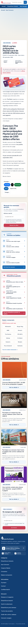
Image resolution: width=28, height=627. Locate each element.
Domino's (8, 342)
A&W (8, 330)
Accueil (3, 6)
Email (6, 188)
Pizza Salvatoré (8, 346)
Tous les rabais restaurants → (9, 349)
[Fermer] (24, 508)
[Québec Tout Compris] (6, 2)
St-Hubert (19, 338)
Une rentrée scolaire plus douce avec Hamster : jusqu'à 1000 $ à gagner (12, 489)
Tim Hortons (8, 334)
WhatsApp (17, 184)
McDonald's (8, 326)
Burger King (20, 326)
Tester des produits (7, 611)
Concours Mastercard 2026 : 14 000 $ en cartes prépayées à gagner (13, 383)
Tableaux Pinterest (18, 553)
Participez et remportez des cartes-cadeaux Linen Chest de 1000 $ (12, 414)
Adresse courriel (8, 213)
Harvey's (20, 330)
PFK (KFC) (20, 334)
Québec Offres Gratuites (6, 553)
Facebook (7, 184)
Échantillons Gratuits (12, 6)
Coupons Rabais (5, 568)
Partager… (7, 192)
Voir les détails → (14, 387)
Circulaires (4, 571)
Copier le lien (13, 188)
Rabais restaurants (6, 575)
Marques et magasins (7, 597)
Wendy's (20, 342)
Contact (3, 586)
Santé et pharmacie (6, 604)
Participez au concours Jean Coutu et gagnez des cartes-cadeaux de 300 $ (13, 451)
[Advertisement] (14, 25)
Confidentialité (5, 589)
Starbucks (19, 346)
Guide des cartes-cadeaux (8, 614)
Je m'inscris (14, 527)
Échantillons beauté (7, 600)
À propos (3, 582)
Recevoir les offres (14, 225)
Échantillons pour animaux (8, 607)
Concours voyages (6, 618)
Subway (8, 338)
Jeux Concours (23, 6)
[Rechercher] (25, 2)
